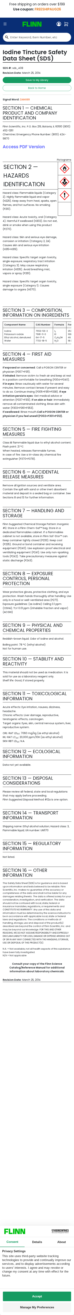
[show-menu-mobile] (5, 24)
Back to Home (37, 88)
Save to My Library (37, 80)
